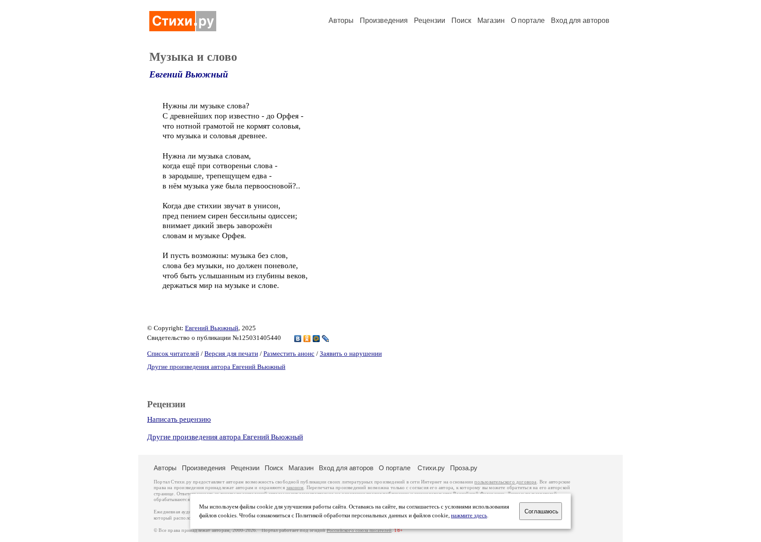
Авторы (341, 20)
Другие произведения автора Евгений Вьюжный (216, 366)
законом (294, 487)
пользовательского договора (505, 481)
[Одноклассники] (307, 338)
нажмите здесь (469, 516)
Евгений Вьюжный (188, 74)
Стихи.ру (431, 468)
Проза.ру (463, 468)
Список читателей (173, 353)
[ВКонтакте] (298, 338)
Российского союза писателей (359, 530)
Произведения (384, 20)
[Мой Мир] (316, 338)
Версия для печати (231, 353)
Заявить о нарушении (351, 353)
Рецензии (429, 20)
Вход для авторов (580, 20)
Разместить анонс (288, 353)
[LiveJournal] (325, 338)
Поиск (461, 20)
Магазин (491, 20)
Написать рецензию (179, 419)
